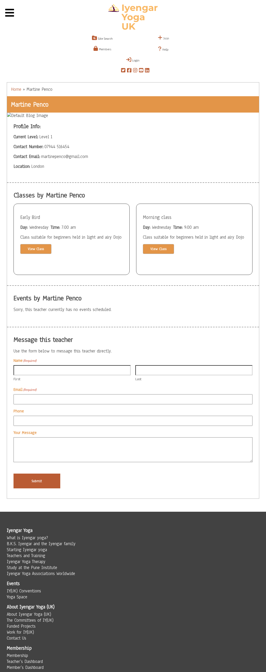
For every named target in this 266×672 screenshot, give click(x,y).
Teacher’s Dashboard (25, 661)
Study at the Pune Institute (32, 568)
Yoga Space (17, 597)
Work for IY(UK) (20, 632)
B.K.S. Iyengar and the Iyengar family (41, 544)
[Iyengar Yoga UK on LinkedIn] (147, 71)
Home (16, 89)
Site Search (105, 39)
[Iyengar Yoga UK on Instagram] (135, 71)
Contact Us (16, 638)
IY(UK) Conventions (24, 591)
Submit (37, 481)
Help (165, 49)
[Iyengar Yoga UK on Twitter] (123, 71)
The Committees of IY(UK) (30, 620)
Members (104, 49)
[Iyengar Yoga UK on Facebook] (129, 71)
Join (165, 38)
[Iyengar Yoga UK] (133, 17)
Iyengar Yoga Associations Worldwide (41, 574)
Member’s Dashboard (25, 667)
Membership (17, 656)
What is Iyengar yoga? (27, 538)
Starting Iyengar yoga (27, 550)
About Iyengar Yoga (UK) (29, 614)
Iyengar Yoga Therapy (26, 562)
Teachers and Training (26, 556)
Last (138, 379)
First (17, 379)
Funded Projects (21, 626)
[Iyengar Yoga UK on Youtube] (141, 71)
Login (135, 60)
